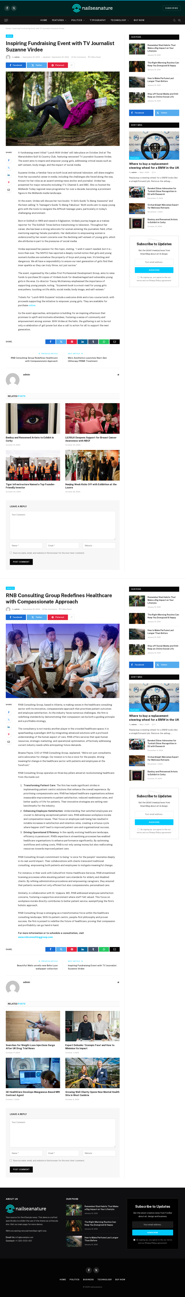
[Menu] (6, 20)
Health (10, 588)
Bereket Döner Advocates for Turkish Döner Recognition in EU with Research (162, 191)
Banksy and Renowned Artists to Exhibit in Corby (30, 439)
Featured (134, 158)
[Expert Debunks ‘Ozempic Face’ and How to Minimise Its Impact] (92, 1026)
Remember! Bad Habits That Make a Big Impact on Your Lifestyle (162, 48)
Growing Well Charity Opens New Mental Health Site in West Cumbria (92, 1094)
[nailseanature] (92, 8)
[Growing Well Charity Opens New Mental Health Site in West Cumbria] (92, 1073)
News (9, 36)
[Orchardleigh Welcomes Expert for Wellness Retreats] (137, 208)
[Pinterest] (9, 182)
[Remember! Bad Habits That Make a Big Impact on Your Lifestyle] (137, 48)
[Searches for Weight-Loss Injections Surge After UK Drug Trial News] (33, 1026)
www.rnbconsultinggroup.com (35, 937)
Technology (118, 20)
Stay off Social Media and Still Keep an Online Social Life (163, 95)
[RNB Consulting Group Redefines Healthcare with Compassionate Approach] (63, 661)
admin (17, 57)
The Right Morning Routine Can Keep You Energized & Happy (163, 64)
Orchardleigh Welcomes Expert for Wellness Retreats (163, 206)
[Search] (179, 20)
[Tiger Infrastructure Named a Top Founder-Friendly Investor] (33, 465)
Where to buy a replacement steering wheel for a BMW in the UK (154, 165)
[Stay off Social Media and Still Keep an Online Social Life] (137, 97)
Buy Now (139, 20)
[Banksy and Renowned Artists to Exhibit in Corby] (33, 418)
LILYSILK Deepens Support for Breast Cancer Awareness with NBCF (90, 439)
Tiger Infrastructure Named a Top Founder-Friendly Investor (30, 486)
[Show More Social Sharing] (71, 65)
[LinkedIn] (9, 175)
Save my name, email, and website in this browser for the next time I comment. (49, 553)
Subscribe (171, 8)
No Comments (80, 57)
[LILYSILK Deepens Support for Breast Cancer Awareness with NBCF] (92, 418)
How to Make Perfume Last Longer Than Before (161, 79)
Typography (98, 20)
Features (58, 20)
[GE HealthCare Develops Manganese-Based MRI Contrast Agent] (33, 1073)
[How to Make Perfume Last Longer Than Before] (137, 82)
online (32, 305)
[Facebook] (9, 160)
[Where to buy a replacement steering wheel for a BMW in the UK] (154, 145)
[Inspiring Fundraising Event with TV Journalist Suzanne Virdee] (63, 109)
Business (88, 1280)
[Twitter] (9, 168)
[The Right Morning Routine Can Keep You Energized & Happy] (137, 66)
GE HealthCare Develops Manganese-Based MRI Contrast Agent (33, 1094)
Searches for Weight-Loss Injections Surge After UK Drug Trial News (30, 1047)
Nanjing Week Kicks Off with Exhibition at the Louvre (91, 486)
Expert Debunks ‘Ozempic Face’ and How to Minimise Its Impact (89, 1047)
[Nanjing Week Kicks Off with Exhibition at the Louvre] (92, 465)
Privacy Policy (155, 280)
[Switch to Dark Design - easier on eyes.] (174, 20)
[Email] (9, 190)
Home (43, 20)
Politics (76, 20)
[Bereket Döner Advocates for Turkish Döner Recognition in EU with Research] (137, 192)
